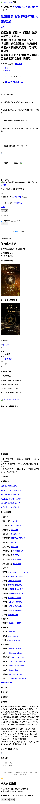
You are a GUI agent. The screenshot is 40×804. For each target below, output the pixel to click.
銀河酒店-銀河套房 (18, 538)
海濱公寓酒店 (13, 615)
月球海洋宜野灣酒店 (15, 602)
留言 (19, 197)
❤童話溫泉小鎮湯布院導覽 (11, 499)
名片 (7, 73)
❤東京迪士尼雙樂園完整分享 (12, 490)
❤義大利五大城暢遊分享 (10, 507)
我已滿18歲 (5, 800)
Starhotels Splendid (15, 653)
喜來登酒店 (17, 559)
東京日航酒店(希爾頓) (16, 576)
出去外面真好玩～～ (16, 82)
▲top (3, 207)
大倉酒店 (14, 530)
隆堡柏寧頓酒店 (15, 623)
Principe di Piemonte (18, 661)
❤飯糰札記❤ (19, 203)
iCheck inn (11, 632)
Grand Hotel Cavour (18, 657)
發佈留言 (4, 224)
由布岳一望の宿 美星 (17, 593)
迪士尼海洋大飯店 (14, 581)
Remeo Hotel (13, 670)
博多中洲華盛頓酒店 (15, 585)
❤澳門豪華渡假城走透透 (10, 486)
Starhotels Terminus (16, 674)
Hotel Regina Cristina (18, 678)
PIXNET (10, 772)
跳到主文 (4, 27)
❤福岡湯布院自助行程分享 (11, 495)
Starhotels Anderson (14, 649)
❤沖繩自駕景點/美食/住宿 (10, 503)
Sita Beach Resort (15, 640)
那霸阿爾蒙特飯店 (14, 598)
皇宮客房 (14, 521)
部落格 (7, 70)
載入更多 (4, 211)
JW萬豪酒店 (15, 534)
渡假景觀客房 (18, 551)
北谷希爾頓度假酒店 (15, 610)
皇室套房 (14, 547)
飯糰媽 (3, 185)
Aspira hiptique (13, 636)
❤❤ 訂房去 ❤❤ (6, 683)
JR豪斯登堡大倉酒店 (15, 589)
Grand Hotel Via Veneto (16, 666)
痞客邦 (14, 197)
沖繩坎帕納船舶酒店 (15, 606)
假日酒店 (16, 555)
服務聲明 (23, 774)
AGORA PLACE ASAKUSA (18, 572)
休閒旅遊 (18, 64)
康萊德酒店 (17, 564)
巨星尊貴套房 (16, 525)
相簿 (7, 68)
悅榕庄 (13, 542)
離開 (12, 800)
